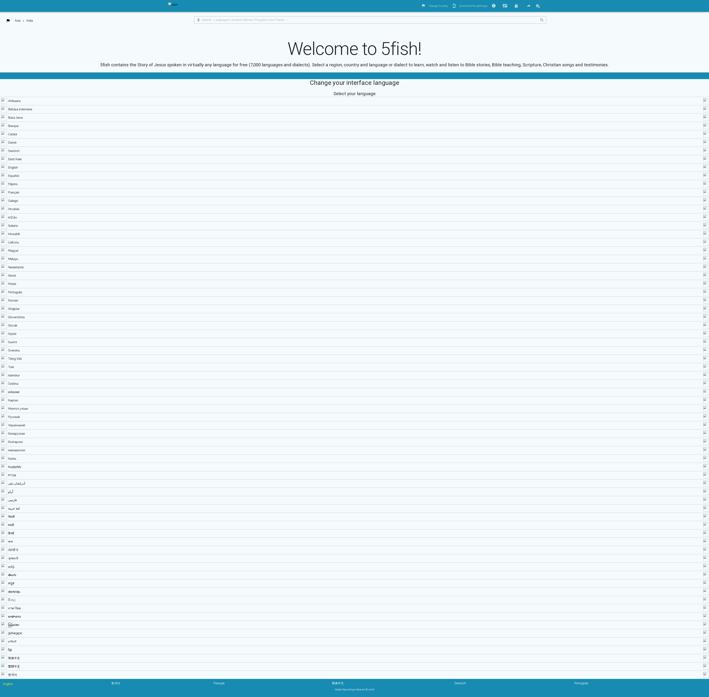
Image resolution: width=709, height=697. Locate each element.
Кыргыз (13, 400)
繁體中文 (14, 666)
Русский (14, 417)
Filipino (13, 184)
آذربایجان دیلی (16, 483)
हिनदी (11, 533)
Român (13, 300)
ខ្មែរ (10, 650)
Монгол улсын (18, 408)
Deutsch (14, 151)
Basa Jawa (15, 117)
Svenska (14, 350)
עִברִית (12, 475)
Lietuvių (13, 242)
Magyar (13, 250)
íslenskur (14, 375)
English (13, 167)
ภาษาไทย (14, 608)
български (15, 442)
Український (16, 425)
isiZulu (12, 217)
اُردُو (10, 492)
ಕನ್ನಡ (11, 583)
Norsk (12, 275)
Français (13, 192)
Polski (12, 284)
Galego (13, 201)
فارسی (12, 500)
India (29, 20)
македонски (16, 450)
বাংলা (10, 541)
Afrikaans (14, 101)
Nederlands (16, 267)
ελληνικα (13, 392)
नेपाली (11, 516)
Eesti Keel (15, 159)
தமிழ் (11, 566)
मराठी (11, 525)
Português (15, 292)
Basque (13, 126)
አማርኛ (12, 641)
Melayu (13, 259)
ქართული (15, 633)
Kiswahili (14, 234)
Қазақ (12, 458)
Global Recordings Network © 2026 (354, 689)
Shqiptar (14, 309)
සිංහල (12, 600)
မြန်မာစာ (13, 625)
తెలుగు (12, 575)
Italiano (13, 225)
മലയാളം (14, 591)
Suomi (12, 342)
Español (13, 176)
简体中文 (14, 658)
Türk (11, 367)
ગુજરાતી (13, 558)
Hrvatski (13, 209)
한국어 (12, 674)
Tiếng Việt (15, 359)
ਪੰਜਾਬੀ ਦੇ (13, 550)
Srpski (12, 334)
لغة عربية (14, 508)
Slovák (12, 325)
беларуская (16, 433)
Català (12, 134)
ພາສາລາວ (14, 616)
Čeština (13, 383)
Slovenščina (16, 317)
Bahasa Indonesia (20, 109)
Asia (17, 20)
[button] (198, 20)
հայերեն (14, 467)
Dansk (12, 142)
